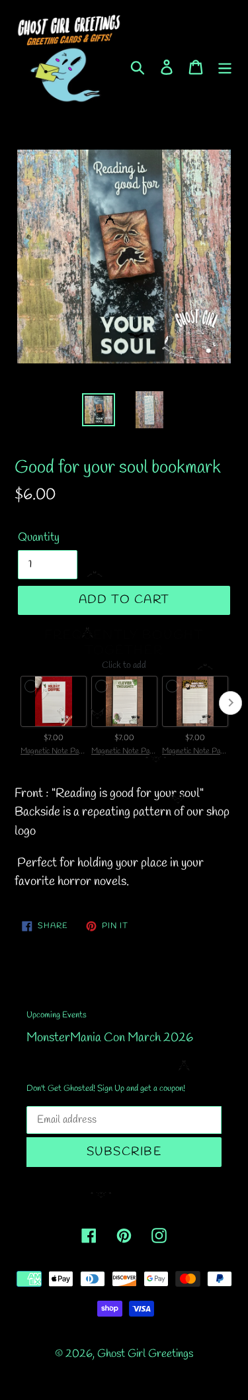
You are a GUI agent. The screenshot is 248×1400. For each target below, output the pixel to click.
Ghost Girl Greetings (145, 1354)
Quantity (39, 537)
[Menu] (224, 66)
